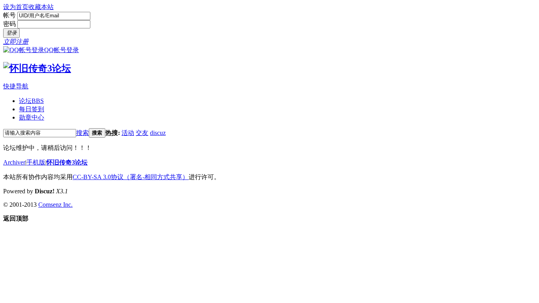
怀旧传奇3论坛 (67, 162)
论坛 (31, 100)
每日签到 (31, 109)
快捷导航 (15, 86)
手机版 (35, 162)
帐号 (9, 15)
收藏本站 (41, 7)
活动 (128, 132)
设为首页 (15, 7)
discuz (158, 132)
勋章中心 (31, 117)
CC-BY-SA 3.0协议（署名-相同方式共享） (131, 177)
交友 (142, 132)
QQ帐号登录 (61, 50)
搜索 (82, 132)
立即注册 (15, 41)
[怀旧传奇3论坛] (37, 68)
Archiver (14, 162)
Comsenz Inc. (55, 204)
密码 (9, 24)
